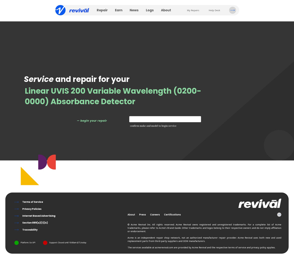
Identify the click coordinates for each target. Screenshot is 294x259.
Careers (155, 214)
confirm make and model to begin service (153, 126)
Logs (150, 10)
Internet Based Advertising (38, 215)
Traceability (30, 229)
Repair (102, 10)
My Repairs (193, 10)
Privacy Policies (31, 209)
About (166, 10)
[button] (232, 10)
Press (142, 214)
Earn (119, 10)
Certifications (172, 214)
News (134, 10)
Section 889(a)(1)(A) (35, 222)
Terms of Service (32, 202)
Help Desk (214, 10)
